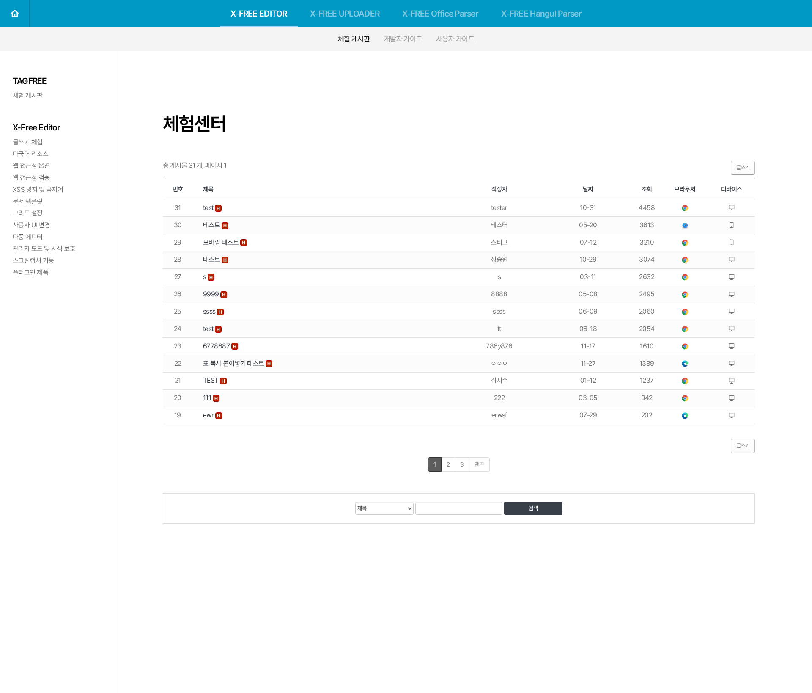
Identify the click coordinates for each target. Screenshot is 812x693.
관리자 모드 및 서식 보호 (44, 249)
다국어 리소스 (30, 154)
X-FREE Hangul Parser (541, 13)
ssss (210, 311)
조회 (647, 189)
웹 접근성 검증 (31, 178)
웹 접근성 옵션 (31, 166)
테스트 (212, 225)
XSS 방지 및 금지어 (38, 189)
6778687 (217, 346)
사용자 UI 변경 (31, 225)
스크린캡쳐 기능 (33, 261)
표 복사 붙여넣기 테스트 (234, 363)
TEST (211, 380)
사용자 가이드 (455, 39)
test (209, 208)
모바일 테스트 (221, 242)
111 (208, 398)
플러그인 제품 (30, 272)
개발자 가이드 (403, 39)
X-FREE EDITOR (258, 13)
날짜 (588, 189)
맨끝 (479, 464)
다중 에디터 (28, 237)
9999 (211, 294)
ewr (209, 415)
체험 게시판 (354, 39)
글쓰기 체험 (28, 142)
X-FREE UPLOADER (344, 13)
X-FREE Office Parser (440, 13)
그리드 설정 (28, 213)
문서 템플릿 (28, 201)
